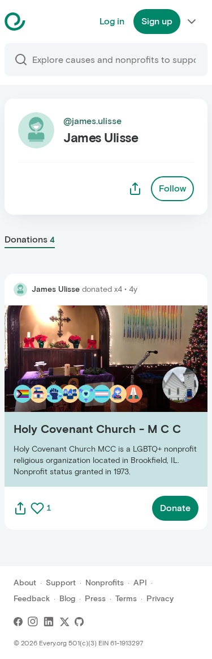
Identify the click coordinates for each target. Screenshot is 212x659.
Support (61, 583)
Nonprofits (104, 583)
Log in (111, 21)
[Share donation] (20, 508)
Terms (126, 598)
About (25, 583)
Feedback (32, 598)
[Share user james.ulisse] (135, 188)
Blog (67, 598)
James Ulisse (56, 289)
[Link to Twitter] (64, 621)
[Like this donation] (37, 508)
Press (95, 598)
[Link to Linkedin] (48, 621)
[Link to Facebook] (18, 621)
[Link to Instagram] (32, 621)
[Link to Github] (79, 621)
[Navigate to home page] (43, 21)
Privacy (160, 598)
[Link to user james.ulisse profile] (20, 289)
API (140, 583)
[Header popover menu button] (191, 21)
